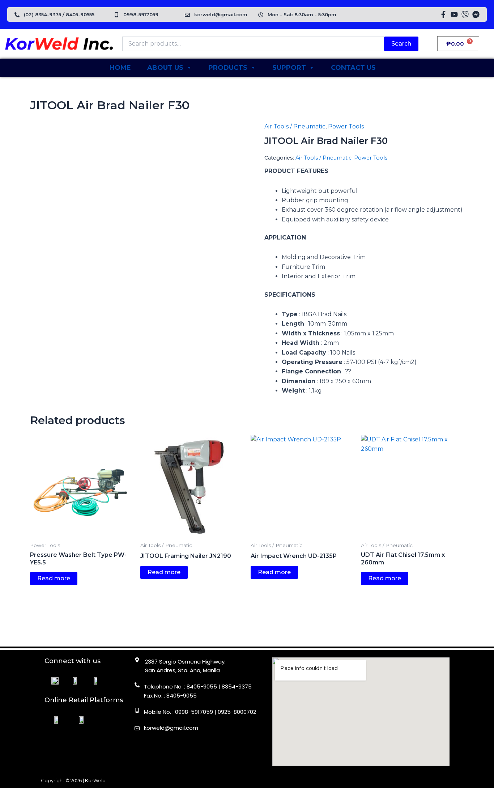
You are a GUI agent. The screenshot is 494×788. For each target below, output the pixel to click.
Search (401, 43)
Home (120, 68)
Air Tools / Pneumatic (294, 126)
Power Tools (346, 126)
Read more (53, 578)
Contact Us (353, 68)
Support (289, 68)
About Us (165, 68)
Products (227, 68)
